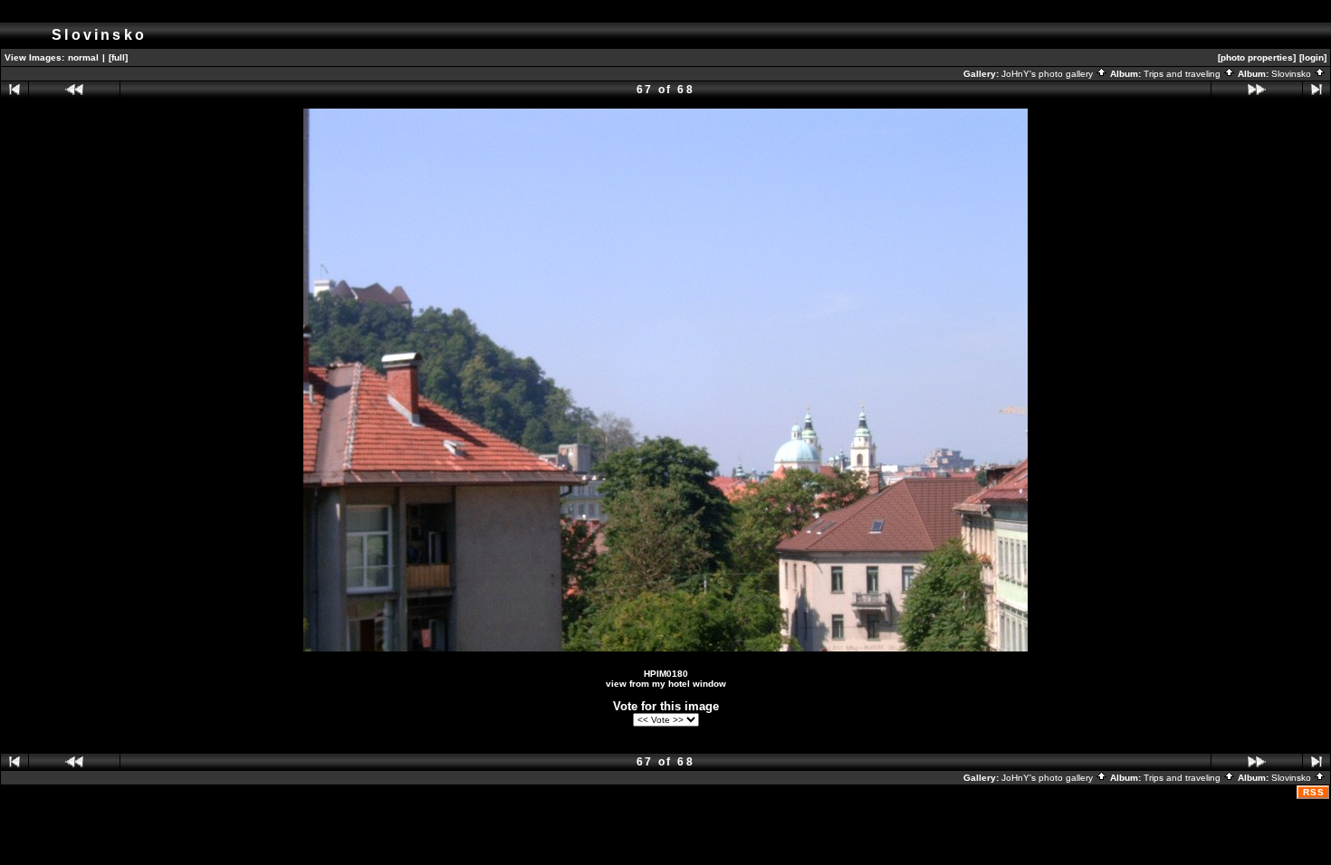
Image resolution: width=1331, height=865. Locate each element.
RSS (1314, 792)
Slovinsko (1292, 74)
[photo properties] (1257, 57)
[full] (118, 57)
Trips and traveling (1183, 74)
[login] (1312, 57)
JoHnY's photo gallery (1048, 74)
